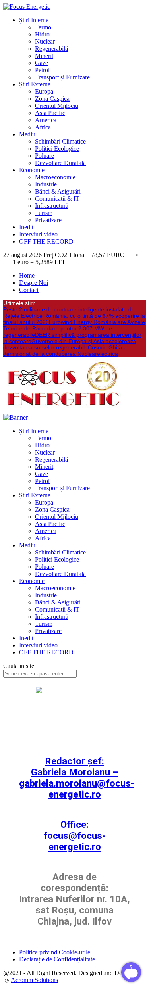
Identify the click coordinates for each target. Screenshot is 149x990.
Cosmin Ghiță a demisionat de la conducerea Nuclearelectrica (65, 350)
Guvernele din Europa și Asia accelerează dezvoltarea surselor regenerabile (69, 344)
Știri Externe (34, 84)
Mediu (27, 134)
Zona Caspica (52, 98)
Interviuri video (38, 234)
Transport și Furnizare (62, 77)
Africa (43, 127)
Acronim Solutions (34, 980)
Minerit (44, 55)
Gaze (41, 62)
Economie (32, 170)
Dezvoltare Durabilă (60, 162)
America (45, 120)
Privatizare (48, 220)
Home (27, 275)
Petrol (42, 70)
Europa (44, 91)
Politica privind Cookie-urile (54, 952)
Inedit (26, 227)
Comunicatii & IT (57, 198)
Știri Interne (33, 20)
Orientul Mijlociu (56, 105)
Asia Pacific (50, 112)
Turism (43, 212)
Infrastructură (51, 205)
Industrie (46, 184)
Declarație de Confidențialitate (57, 959)
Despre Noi (33, 282)
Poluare (44, 155)
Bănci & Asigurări (58, 191)
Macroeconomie (55, 177)
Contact (29, 289)
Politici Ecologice (57, 148)
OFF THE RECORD (46, 241)
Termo (43, 27)
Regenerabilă (51, 48)
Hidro (42, 34)
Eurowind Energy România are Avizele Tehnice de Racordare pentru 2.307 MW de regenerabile (74, 328)
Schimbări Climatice (60, 141)
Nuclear (45, 41)
